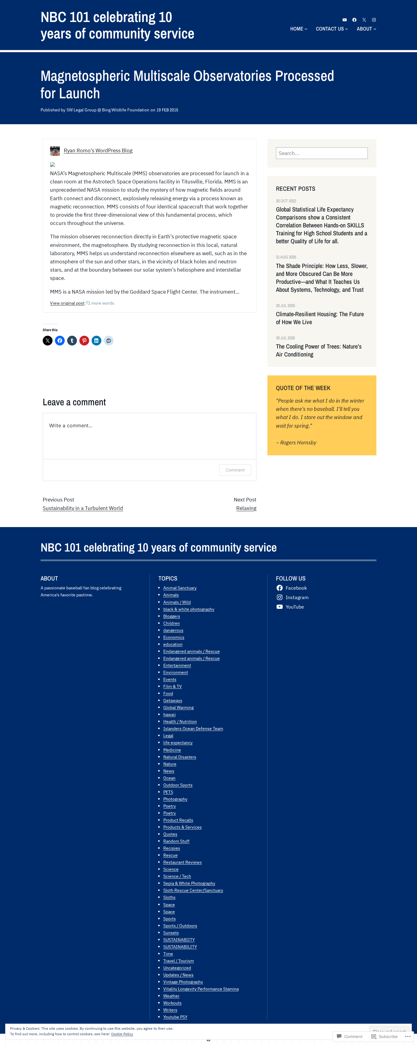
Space (169, 904)
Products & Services (182, 827)
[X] (364, 19)
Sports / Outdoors (180, 925)
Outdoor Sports (178, 785)
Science (171, 869)
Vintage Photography (183, 982)
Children (171, 623)
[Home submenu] (305, 28)
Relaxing (246, 508)
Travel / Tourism (178, 961)
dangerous (173, 630)
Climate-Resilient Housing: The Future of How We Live (320, 318)
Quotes (170, 834)
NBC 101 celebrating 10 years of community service (117, 25)
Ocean (169, 778)
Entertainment (177, 665)
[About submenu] (374, 28)
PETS (168, 792)
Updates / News (178, 975)
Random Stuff (176, 841)
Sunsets (171, 932)
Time (168, 953)
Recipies (171, 848)
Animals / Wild (177, 602)
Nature (169, 764)
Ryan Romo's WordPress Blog (98, 150)
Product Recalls (178, 820)
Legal (168, 735)
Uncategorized (177, 968)
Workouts (172, 1003)
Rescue (170, 855)
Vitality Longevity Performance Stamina (201, 989)
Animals (171, 595)
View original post (67, 303)
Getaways (172, 700)
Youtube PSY (175, 1017)
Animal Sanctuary (180, 588)
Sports (169, 918)
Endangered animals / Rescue (191, 651)
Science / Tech (177, 876)
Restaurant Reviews (182, 862)
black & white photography (188, 609)
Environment (175, 672)
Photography (175, 799)
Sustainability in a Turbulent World (83, 508)
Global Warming (178, 707)
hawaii (169, 714)
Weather (171, 996)
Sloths (169, 897)
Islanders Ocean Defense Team (193, 728)
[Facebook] (354, 19)
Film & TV (172, 686)
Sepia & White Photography (189, 883)
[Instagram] (374, 19)
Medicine (172, 750)
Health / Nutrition (180, 721)
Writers (170, 1010)
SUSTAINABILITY (180, 946)
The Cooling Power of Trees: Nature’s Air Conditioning (319, 350)
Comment (235, 469)
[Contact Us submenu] (346, 28)
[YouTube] (344, 19)
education (173, 644)
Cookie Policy (122, 1034)
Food (168, 693)
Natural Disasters (179, 757)
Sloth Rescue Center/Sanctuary (193, 890)
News (168, 771)
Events (169, 679)
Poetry (169, 806)
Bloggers (171, 616)
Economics (173, 637)
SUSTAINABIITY (179, 939)
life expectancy (178, 742)
